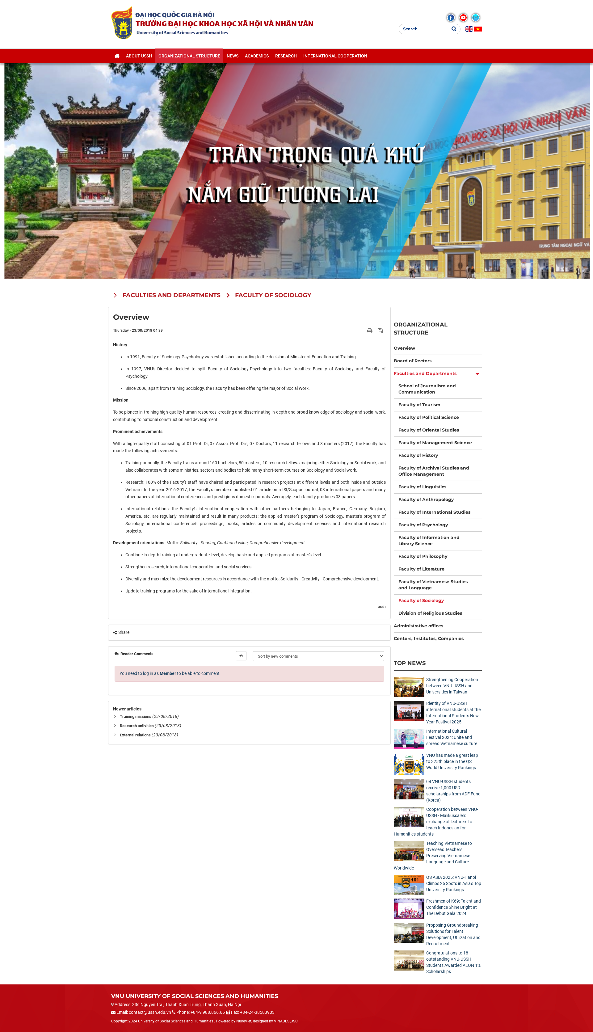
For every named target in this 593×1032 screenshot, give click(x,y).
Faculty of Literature (421, 569)
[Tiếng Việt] (478, 29)
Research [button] (286, 55)
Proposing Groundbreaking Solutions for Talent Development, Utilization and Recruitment (453, 934)
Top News (410, 663)
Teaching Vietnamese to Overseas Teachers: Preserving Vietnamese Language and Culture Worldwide (433, 855)
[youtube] (463, 17)
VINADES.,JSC (286, 1021)
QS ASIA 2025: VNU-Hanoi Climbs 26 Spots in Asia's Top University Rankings (453, 883)
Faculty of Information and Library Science (429, 540)
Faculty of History (418, 455)
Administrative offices (418, 626)
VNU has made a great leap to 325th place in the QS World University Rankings (452, 761)
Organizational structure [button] (189, 55)
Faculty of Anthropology (426, 499)
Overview (404, 348)
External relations (135, 735)
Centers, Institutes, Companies (429, 638)
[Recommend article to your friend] (362, 330)
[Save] (381, 330)
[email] (475, 17)
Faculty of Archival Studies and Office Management (433, 471)
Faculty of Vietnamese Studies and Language (433, 585)
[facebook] (451, 17)
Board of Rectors (412, 361)
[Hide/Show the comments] (241, 655)
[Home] (117, 55)
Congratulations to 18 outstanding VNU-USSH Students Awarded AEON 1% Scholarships (453, 962)
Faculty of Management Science (435, 442)
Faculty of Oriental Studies (428, 430)
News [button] (232, 55)
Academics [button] (257, 55)
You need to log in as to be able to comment (170, 673)
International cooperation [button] (335, 55)
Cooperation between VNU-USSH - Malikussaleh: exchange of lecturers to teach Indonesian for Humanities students (436, 821)
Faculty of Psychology (423, 525)
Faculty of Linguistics (422, 487)
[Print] (370, 330)
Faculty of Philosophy (422, 556)
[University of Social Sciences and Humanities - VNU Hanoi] (121, 22)
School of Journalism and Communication (427, 389)
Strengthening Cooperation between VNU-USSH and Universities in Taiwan (452, 685)
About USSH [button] (139, 55)
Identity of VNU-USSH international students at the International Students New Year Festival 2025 (453, 712)
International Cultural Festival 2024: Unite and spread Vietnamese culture (451, 737)
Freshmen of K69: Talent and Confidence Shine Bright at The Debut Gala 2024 (453, 907)
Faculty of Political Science (428, 417)
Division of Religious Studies (430, 613)
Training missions (135, 716)
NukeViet (243, 1021)
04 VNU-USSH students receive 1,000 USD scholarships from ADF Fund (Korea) (453, 790)
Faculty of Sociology (421, 600)
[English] (469, 29)
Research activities (137, 725)
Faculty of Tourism (419, 404)
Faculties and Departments (425, 373)
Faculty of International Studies (434, 512)
